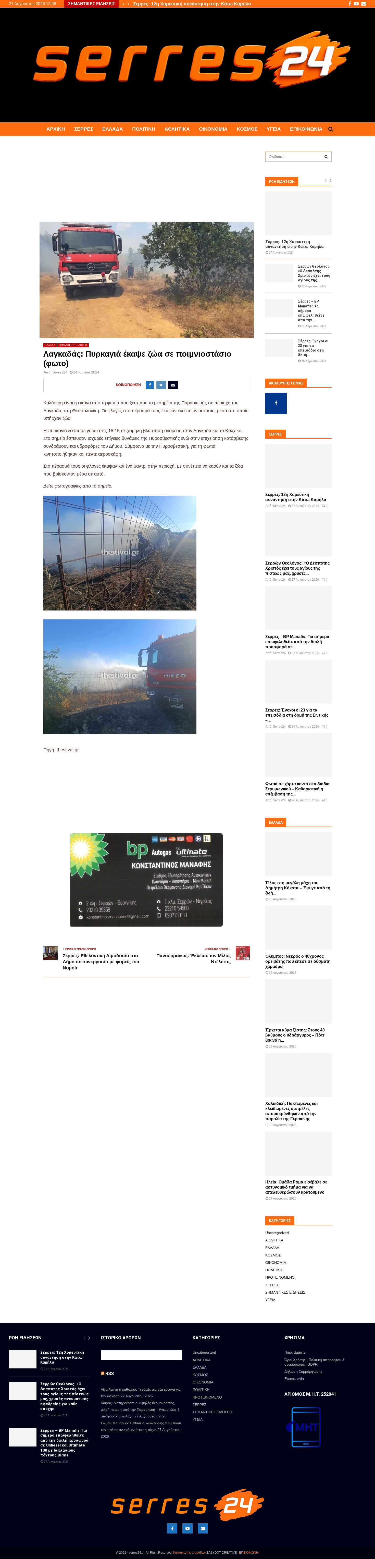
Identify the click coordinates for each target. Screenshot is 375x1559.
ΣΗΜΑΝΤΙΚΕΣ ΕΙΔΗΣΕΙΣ (73, 345)
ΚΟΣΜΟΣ (247, 129)
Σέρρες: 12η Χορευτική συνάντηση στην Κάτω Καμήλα (294, 244)
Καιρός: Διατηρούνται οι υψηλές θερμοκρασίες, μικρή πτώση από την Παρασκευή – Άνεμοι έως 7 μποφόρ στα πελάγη (140, 1409)
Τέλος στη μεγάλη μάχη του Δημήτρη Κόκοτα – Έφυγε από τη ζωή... (297, 888)
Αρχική (55, 129)
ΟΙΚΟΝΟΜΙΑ (213, 129)
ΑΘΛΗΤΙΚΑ (177, 129)
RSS (109, 1373)
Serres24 (60, 372)
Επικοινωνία (306, 129)
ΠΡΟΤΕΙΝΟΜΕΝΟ (280, 1277)
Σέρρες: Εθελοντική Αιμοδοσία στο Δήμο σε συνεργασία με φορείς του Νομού (101, 961)
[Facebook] (172, 1528)
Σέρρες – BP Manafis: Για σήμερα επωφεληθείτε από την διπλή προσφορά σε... (297, 641)
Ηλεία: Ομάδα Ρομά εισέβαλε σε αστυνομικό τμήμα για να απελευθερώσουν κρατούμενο (296, 1187)
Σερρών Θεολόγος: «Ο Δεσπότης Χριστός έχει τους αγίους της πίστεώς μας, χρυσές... (297, 568)
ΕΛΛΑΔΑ (112, 129)
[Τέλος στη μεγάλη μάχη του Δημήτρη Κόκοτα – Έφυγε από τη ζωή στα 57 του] (298, 854)
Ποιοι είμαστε (294, 1352)
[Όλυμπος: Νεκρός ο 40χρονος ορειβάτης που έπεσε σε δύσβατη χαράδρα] (298, 928)
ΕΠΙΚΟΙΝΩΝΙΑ (249, 1552)
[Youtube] (187, 1528)
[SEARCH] (326, 157)
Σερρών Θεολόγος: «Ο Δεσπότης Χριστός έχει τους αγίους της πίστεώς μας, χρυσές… (226, 3)
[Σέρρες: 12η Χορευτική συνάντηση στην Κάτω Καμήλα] (298, 213)
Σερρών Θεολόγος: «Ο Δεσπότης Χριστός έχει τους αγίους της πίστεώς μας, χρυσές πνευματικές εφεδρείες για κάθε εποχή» (64, 1396)
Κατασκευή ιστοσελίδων (189, 1552)
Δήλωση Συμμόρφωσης (303, 1371)
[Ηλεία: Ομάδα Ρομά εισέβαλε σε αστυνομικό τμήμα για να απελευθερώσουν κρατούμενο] (298, 1153)
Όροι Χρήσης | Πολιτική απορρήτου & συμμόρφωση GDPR (314, 1362)
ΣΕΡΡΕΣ (83, 129)
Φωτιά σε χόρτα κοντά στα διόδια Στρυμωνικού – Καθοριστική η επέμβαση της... (297, 789)
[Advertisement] (146, 184)
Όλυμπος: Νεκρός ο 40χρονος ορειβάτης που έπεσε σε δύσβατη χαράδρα (298, 961)
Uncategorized (277, 1233)
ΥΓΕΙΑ (274, 129)
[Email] (203, 1528)
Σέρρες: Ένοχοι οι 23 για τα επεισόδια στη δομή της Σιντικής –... (296, 715)
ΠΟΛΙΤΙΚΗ (143, 129)
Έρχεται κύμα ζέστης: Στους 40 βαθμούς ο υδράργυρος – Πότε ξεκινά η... (295, 1035)
